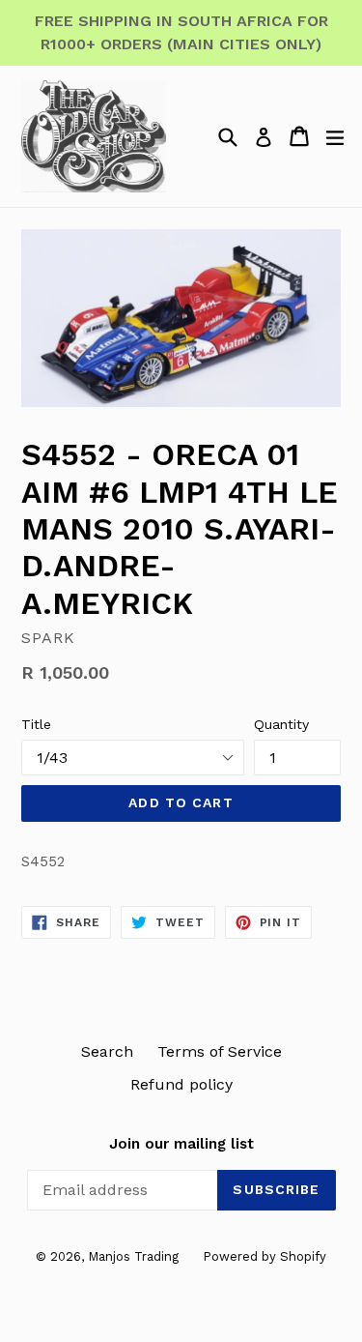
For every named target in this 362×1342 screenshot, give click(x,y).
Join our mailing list (181, 1143)
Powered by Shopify (264, 1256)
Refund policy (181, 1084)
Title (36, 724)
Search (107, 1051)
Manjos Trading (133, 1256)
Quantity (281, 724)
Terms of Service (219, 1051)
